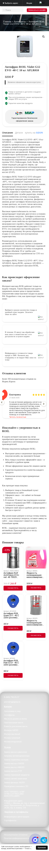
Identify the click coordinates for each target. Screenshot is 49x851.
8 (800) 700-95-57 (11, 697)
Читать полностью (17, 415)
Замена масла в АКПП (14, 763)
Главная (7, 21)
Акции (29, 3)
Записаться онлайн (37, 10)
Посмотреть (13, 588)
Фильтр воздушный (13, 741)
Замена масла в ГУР (13, 771)
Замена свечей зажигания (15, 778)
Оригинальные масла (13, 722)
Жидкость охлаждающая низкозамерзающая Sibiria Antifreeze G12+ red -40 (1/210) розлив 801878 (36, 623)
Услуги (7, 747)
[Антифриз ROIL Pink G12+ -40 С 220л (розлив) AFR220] (13, 649)
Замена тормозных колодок (16, 760)
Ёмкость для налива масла (15, 726)
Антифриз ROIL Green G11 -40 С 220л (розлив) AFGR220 (11, 615)
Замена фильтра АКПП (14, 782)
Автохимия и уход (12, 711)
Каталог (8, 706)
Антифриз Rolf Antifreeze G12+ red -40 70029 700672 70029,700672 (11, 575)
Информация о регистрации (16, 817)
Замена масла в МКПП (14, 767)
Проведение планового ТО (16, 786)
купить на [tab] (34, 132)
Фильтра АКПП (11, 730)
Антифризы (20, 21)
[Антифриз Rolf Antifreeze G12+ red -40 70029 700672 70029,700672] (13, 558)
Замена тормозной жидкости (17, 775)
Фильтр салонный (12, 738)
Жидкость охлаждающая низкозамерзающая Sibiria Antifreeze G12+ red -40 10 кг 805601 (36, 575)
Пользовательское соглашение (16, 835)
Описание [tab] (7, 132)
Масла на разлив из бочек (15, 719)
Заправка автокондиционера (16, 756)
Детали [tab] (19, 132)
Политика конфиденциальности (16, 838)
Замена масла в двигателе (15, 752)
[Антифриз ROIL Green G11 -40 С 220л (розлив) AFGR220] (13, 601)
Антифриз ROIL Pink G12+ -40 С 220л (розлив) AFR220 (11, 663)
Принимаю (42, 848)
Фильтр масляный (12, 734)
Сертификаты (10, 820)
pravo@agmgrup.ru (12, 702)
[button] (43, 36)
